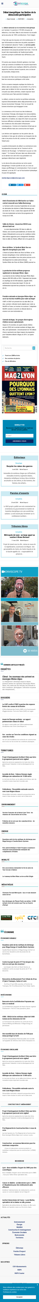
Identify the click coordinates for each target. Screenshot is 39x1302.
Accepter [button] (19, 1297)
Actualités (30, 19)
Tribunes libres (19, 526)
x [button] (37, 1285)
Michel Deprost (24, 469)
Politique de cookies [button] (10, 1292)
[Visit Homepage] (20, 3)
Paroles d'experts (19, 493)
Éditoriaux (19, 457)
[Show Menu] (2, 3)
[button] (19, 587)
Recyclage (19, 463)
